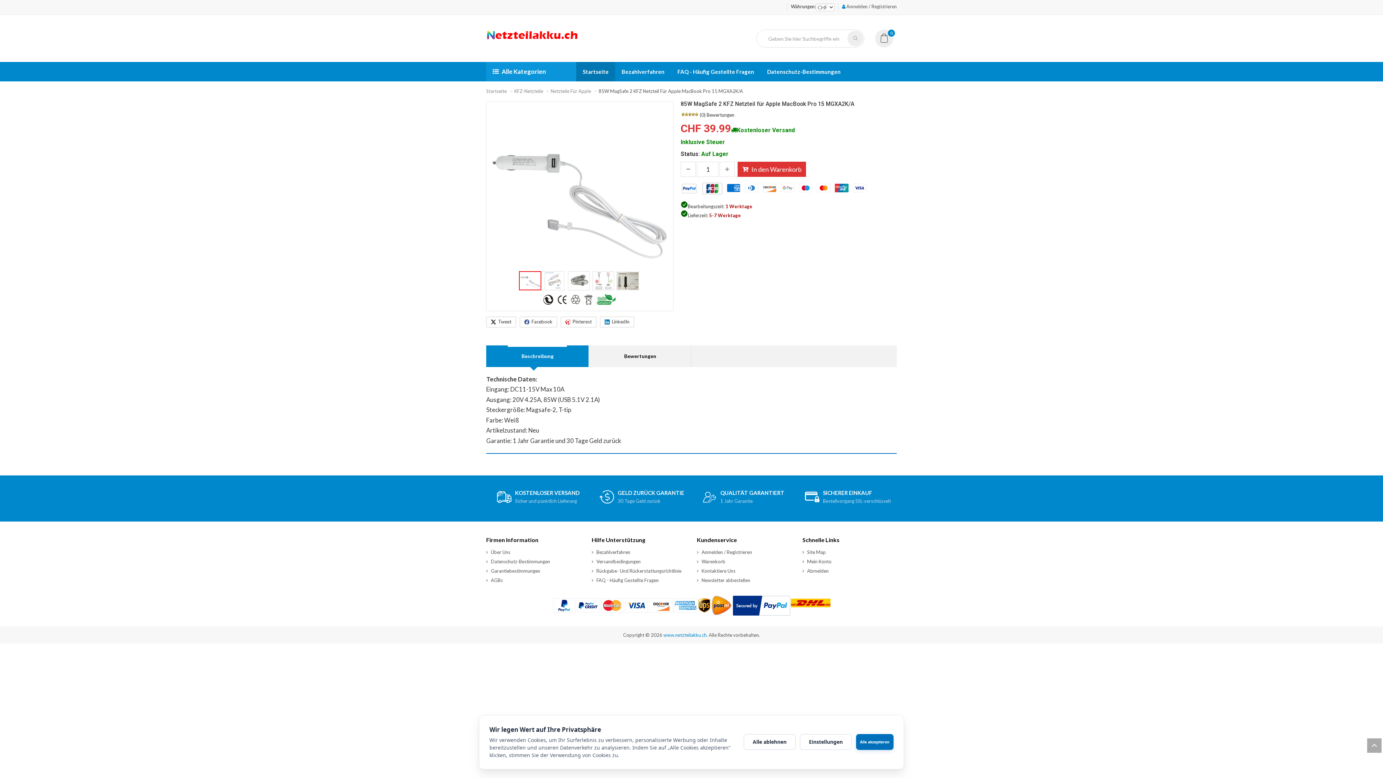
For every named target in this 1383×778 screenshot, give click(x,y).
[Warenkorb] (884, 40)
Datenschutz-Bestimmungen (804, 71)
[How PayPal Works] (761, 606)
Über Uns (500, 552)
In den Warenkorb (776, 169)
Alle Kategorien (524, 71)
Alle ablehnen (770, 741)
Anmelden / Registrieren (871, 6)
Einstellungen (826, 741)
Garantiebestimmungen (515, 571)
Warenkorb (713, 561)
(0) (703, 115)
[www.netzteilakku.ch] (532, 39)
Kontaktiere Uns (718, 571)
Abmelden (818, 571)
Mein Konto (819, 561)
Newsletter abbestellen (726, 580)
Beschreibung (538, 356)
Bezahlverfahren (643, 71)
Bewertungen (720, 115)
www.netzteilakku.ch (685, 635)
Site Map (816, 552)
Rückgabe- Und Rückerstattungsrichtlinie (638, 571)
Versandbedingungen (618, 561)
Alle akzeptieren (875, 742)
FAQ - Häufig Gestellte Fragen (715, 71)
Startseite (596, 71)
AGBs (497, 580)
